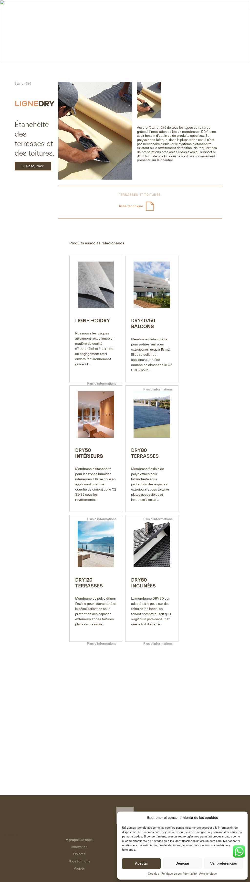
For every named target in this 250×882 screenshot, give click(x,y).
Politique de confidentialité (179, 873)
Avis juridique (208, 873)
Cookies (153, 873)
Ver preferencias (223, 863)
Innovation (79, 847)
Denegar (182, 863)
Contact (213, 17)
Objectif (79, 854)
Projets (79, 869)
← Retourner (32, 166)
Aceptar (141, 863)
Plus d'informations (101, 384)
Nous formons (79, 861)
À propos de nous (79, 840)
